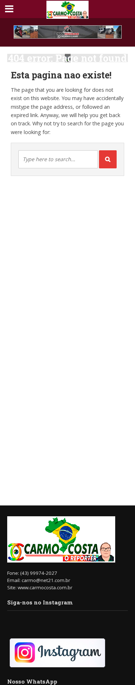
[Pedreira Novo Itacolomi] (67, 32)
